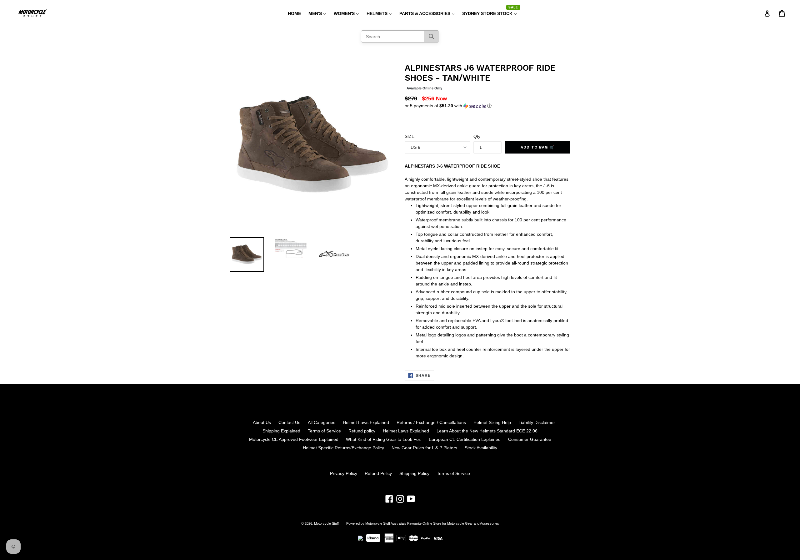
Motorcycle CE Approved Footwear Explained (293, 439)
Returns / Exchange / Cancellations (431, 422)
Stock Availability (481, 447)
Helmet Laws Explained (366, 422)
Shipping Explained (281, 430)
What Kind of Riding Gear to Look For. (383, 439)
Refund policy (361, 430)
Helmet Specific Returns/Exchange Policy (343, 447)
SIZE (409, 136)
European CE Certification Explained (465, 439)
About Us (262, 422)
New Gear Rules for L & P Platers (424, 447)
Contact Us (289, 422)
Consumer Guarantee (529, 439)
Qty (476, 136)
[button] (487, 106)
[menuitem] (290, 13)
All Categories (321, 422)
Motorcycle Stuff (326, 523)
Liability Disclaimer (536, 422)
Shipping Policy (414, 473)
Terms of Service (324, 430)
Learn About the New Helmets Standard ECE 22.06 (487, 430)
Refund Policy (378, 473)
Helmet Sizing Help (492, 422)
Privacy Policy (343, 473)
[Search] (431, 36)
